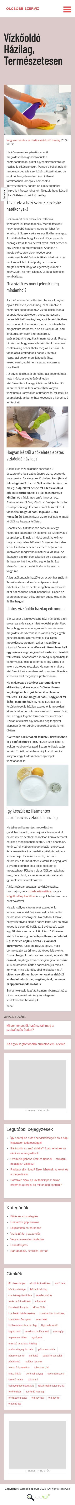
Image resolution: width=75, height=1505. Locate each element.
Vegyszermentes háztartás (23, 140)
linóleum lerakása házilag (22, 1325)
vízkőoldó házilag (50, 140)
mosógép (58, 1331)
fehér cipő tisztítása (19, 1301)
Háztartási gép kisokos (24, 1222)
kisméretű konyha (18, 1307)
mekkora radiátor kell (37, 1331)
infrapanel (40, 1301)
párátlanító (14, 1361)
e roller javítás (44, 1295)
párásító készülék (52, 1355)
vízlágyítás (38, 1397)
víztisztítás (14, 1403)
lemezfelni (41, 1319)
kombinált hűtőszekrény (21, 1313)
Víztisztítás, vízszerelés (25, 1233)
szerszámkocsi (56, 1373)
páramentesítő (16, 1355)
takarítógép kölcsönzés (51, 1385)
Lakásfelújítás (19, 1245)
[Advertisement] (37, 1084)
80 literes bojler (16, 1283)
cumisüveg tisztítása (20, 1295)
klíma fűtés (39, 1307)
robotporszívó (41, 1367)
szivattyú (33, 1379)
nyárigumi (37, 1337)
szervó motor (15, 1379)
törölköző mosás (17, 1397)
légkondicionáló (49, 1325)
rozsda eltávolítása (39, 891)
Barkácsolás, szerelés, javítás (29, 1250)
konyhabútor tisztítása (52, 1313)
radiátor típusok (33, 1361)
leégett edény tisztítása (21, 896)
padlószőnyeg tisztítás (21, 1349)
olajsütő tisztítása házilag (22, 1343)
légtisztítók (14, 1331)
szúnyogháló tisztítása (21, 1385)
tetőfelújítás (15, 1391)
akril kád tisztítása (40, 1283)
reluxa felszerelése (18, 1367)
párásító (33, 1355)
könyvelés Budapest (19, 1319)
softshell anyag (34, 1373)
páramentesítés (47, 1349)
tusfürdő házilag (35, 1391)
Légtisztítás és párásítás (25, 1227)
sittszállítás (14, 1373)
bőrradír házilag (38, 1289)
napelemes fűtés (17, 1337)
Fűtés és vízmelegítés (24, 1216)
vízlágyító (53, 1397)
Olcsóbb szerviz (22, 9)
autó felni (60, 1283)
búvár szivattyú (17, 1289)
